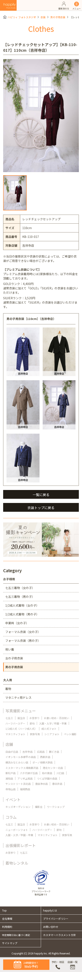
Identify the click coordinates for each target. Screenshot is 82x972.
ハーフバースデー (15, 723)
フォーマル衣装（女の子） (23, 632)
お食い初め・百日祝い (56, 718)
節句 (32, 723)
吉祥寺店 (27, 751)
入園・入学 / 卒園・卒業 (53, 723)
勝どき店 (54, 751)
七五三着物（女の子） (20, 588)
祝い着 (9, 649)
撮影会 (38, 806)
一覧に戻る (41, 494)
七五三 (9, 718)
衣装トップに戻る (41, 507)
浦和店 (9, 778)
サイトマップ (9, 943)
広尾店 (41, 751)
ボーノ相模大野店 (43, 762)
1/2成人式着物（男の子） (22, 614)
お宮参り (34, 718)
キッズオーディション (17, 806)
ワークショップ (56, 806)
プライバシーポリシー (55, 918)
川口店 (60, 773)
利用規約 (7, 926)
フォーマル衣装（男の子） (23, 640)
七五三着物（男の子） (20, 596)
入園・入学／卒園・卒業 (19, 835)
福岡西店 (25, 789)
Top (4, 910)
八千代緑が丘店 (29, 773)
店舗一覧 (72, 962)
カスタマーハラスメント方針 (59, 935)
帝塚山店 (10, 789)
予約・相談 (58, 962)
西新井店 (45, 757)
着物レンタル (16, 863)
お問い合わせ (50, 926)
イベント (13, 799)
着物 (8, 689)
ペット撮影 (70, 734)
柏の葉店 (47, 773)
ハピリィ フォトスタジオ (22, 17)
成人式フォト (49, 728)
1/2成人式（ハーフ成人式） (21, 728)
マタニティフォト (15, 734)
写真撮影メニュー (20, 710)
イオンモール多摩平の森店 (20, 757)
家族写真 (35, 734)
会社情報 (7, 918)
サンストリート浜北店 (18, 783)
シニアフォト (52, 734)
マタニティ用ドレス (18, 697)
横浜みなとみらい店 (16, 762)
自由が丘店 (11, 751)
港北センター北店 (53, 768)
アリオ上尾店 (25, 778)
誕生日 (21, 718)
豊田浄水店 (41, 783)
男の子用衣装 (57, 17)
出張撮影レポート (20, 845)
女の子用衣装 (14, 658)
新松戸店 (10, 773)
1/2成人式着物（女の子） (22, 605)
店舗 (9, 744)
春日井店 (57, 783)
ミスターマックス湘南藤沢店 (21, 768)
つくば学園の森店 (47, 778)
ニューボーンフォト (16, 829)
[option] (41, 115)
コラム (11, 817)
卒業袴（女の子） (17, 623)
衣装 (43, 17)
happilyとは (50, 910)
